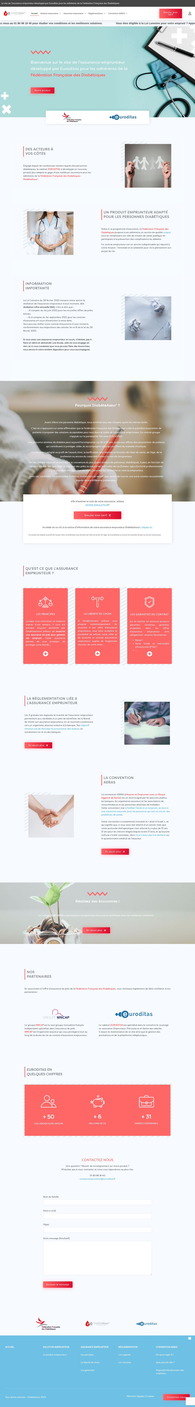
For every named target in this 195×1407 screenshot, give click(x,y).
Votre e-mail (49, 1211)
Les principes (87, 1354)
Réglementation (95, 13)
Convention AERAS (116, 13)
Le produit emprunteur (55, 1354)
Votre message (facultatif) (56, 1238)
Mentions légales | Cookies (140, 1396)
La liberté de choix (90, 1362)
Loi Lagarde (124, 1354)
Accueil (34, 13)
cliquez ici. (146, 527)
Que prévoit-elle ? (165, 1362)
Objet (46, 1224)
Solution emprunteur (49, 13)
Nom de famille (51, 1197)
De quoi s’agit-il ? (165, 1354)
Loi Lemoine (124, 1362)
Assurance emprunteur (73, 13)
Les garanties (87, 1370)
